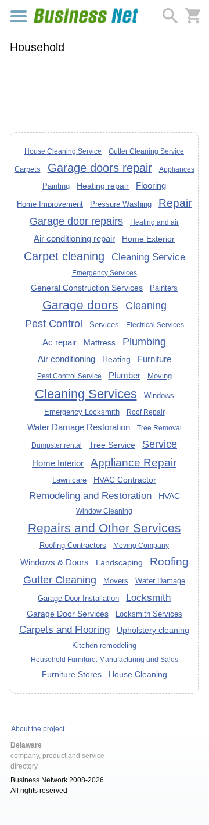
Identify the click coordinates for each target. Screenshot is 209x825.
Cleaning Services (86, 394)
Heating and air (154, 222)
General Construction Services (87, 287)
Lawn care (69, 480)
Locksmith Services (149, 614)
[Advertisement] (104, 91)
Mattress (100, 342)
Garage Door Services (68, 613)
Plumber (124, 375)
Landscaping (119, 562)
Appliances (176, 169)
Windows (159, 395)
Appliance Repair (133, 462)
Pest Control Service (69, 376)
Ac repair (59, 342)
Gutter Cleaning (59, 580)
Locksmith (148, 597)
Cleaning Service (148, 257)
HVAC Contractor (124, 479)
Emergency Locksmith (82, 412)
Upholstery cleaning (153, 630)
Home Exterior (148, 238)
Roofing (169, 561)
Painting (56, 186)
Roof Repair (146, 412)
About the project (37, 729)
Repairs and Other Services (104, 527)
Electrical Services (155, 325)
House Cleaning (138, 674)
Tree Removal (159, 428)
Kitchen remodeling (104, 645)
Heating (116, 359)
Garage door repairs (76, 221)
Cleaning (146, 305)
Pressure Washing (121, 204)
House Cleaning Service (63, 151)
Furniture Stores (72, 674)
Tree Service (112, 444)
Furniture (154, 359)
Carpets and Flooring (64, 629)
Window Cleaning (104, 511)
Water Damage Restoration (78, 427)
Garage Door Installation (78, 598)
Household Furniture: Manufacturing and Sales (104, 660)
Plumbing (144, 342)
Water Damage (160, 580)
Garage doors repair (100, 167)
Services (104, 324)
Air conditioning (66, 359)
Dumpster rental (56, 445)
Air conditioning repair (74, 238)
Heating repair (103, 185)
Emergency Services (104, 273)
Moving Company (141, 545)
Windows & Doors (54, 562)
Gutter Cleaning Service (146, 151)
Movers (115, 580)
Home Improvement (50, 204)
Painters (164, 288)
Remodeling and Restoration (90, 495)
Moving (159, 375)
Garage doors (80, 304)
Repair (175, 203)
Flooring (151, 185)
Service (159, 444)
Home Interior (58, 463)
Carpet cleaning (64, 256)
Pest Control (53, 324)
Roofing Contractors (72, 545)
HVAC (169, 496)
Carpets (28, 169)
